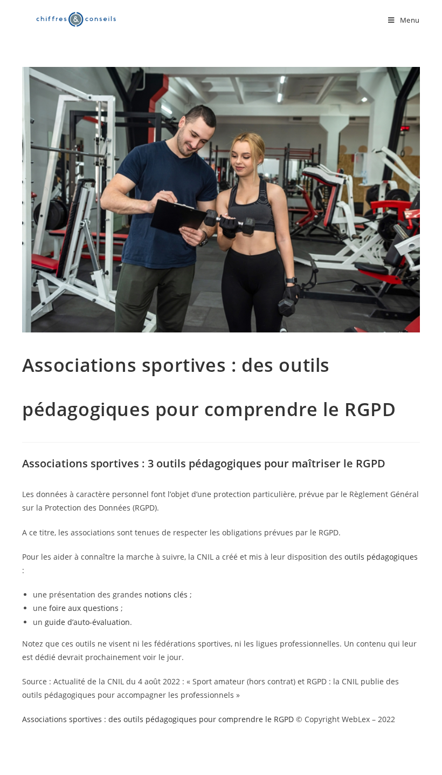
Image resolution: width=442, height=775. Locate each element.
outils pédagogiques (381, 557)
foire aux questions (84, 608)
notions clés (166, 594)
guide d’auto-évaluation (87, 622)
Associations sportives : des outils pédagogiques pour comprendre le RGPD (158, 719)
